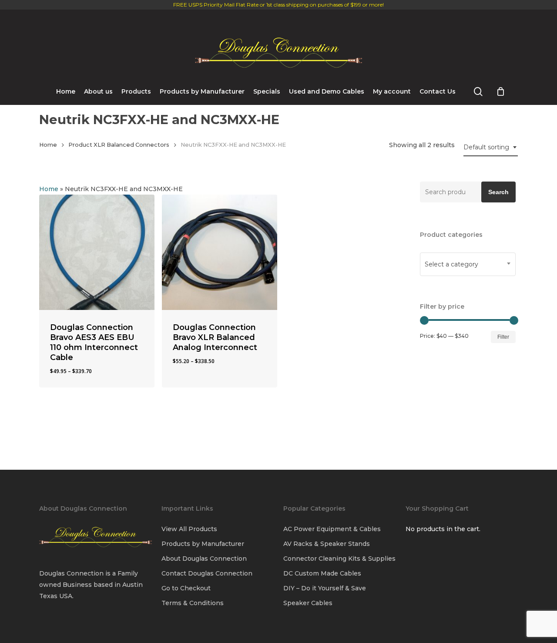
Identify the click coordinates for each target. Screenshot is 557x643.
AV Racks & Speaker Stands (326, 544)
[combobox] (490, 147)
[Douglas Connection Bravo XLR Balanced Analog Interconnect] (219, 252)
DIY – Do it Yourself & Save (324, 588)
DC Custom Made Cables (322, 573)
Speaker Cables (307, 603)
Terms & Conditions (192, 603)
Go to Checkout (186, 588)
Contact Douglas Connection (206, 573)
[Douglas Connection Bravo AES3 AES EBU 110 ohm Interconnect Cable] (96, 252)
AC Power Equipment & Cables (332, 529)
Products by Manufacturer (202, 544)
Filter (503, 337)
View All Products (189, 529)
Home (48, 144)
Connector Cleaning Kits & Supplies (339, 558)
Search (498, 192)
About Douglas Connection (204, 558)
